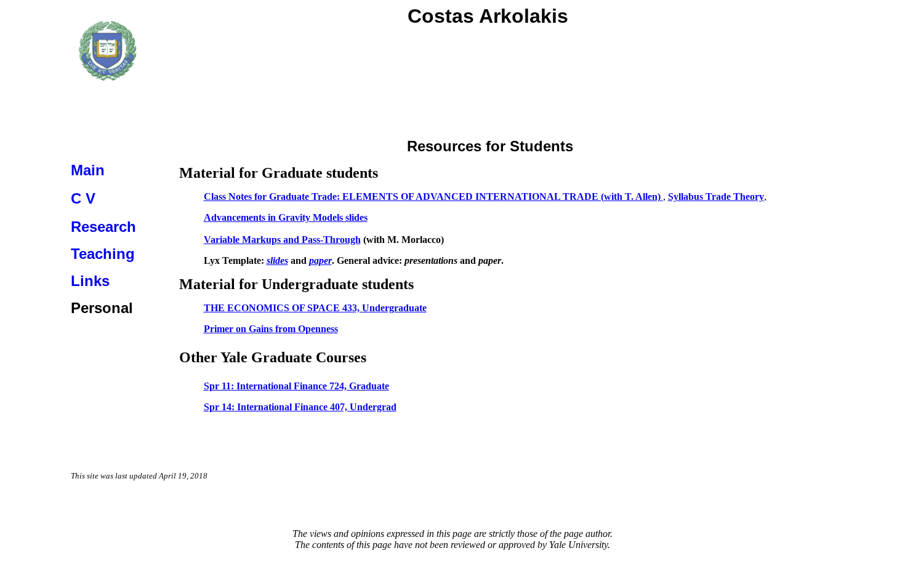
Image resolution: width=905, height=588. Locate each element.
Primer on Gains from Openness (271, 329)
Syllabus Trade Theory (716, 196)
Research (103, 226)
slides (277, 260)
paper (320, 260)
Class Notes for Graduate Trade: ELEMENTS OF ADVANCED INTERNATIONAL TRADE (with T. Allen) (433, 196)
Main (88, 170)
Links (90, 280)
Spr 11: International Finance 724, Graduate (296, 386)
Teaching (103, 253)
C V (83, 198)
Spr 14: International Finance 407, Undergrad (300, 407)
